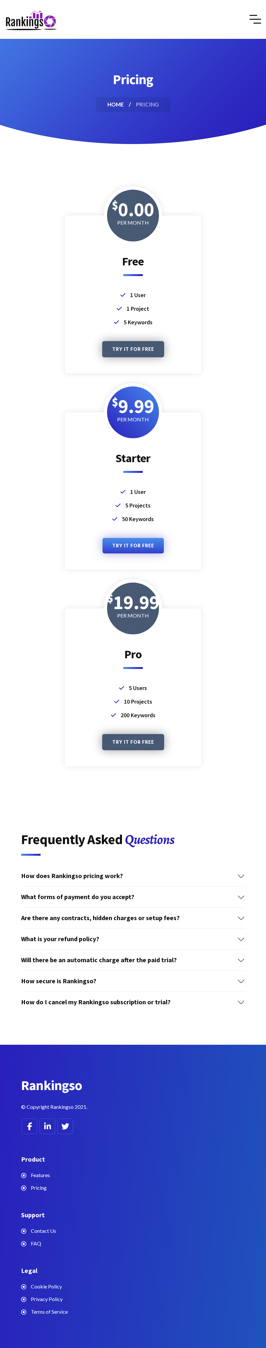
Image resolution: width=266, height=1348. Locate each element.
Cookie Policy (46, 1286)
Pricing (39, 1188)
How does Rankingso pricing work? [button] (72, 876)
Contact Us (43, 1231)
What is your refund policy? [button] (60, 939)
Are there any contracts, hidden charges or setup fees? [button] (100, 918)
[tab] (133, 876)
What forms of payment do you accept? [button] (77, 897)
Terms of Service (49, 1312)
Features (40, 1175)
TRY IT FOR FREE (133, 349)
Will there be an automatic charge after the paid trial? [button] (99, 960)
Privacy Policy (47, 1299)
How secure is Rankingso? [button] (58, 981)
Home (115, 104)
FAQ (36, 1243)
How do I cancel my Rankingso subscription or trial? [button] (96, 1002)
